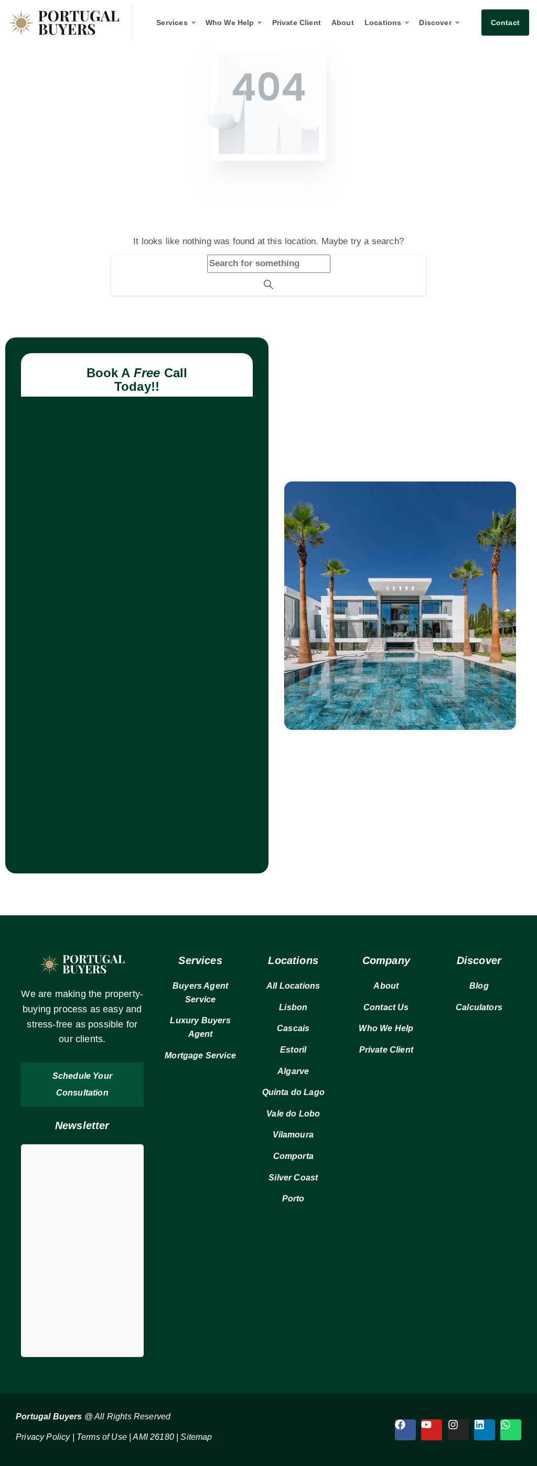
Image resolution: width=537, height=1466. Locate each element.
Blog (479, 985)
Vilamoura (293, 1134)
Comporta (293, 1156)
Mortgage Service (200, 1055)
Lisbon (293, 1007)
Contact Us (386, 1007)
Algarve (293, 1071)
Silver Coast (293, 1177)
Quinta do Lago (293, 1092)
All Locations (293, 985)
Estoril (293, 1049)
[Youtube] (431, 1429)
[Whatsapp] (510, 1429)
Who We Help (386, 1028)
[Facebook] (405, 1429)
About (386, 985)
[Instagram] (458, 1429)
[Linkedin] (484, 1429)
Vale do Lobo (293, 1113)
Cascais (293, 1028)
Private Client (386, 1049)
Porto (293, 1198)
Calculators (479, 1007)
